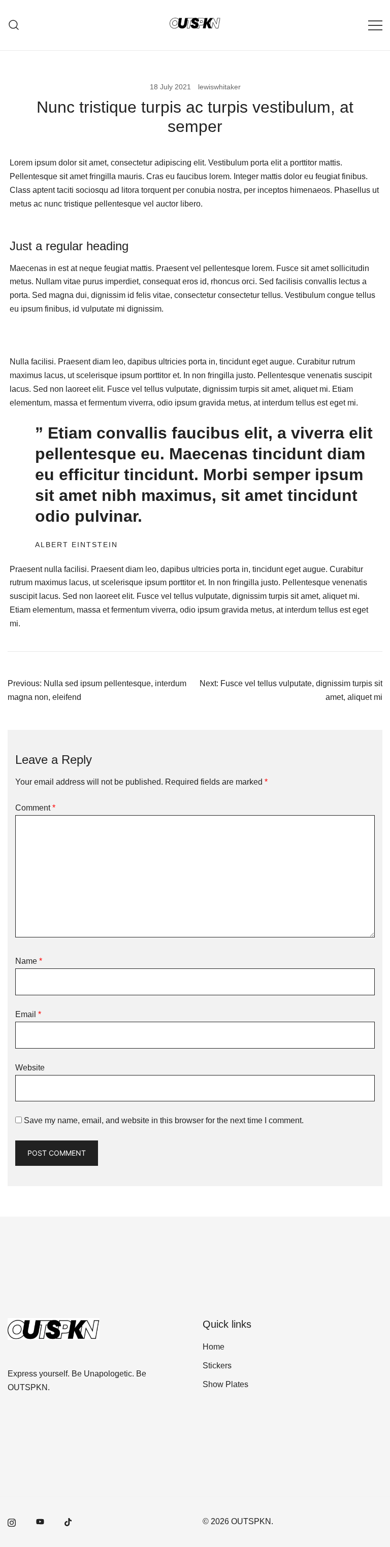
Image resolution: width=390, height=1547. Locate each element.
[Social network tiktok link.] (68, 1521)
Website (30, 1067)
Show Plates (225, 1384)
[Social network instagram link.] (12, 1521)
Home (213, 1346)
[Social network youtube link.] (40, 1521)
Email (28, 1014)
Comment (35, 807)
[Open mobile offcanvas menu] (375, 25)
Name (28, 961)
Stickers (217, 1365)
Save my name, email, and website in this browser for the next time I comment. (164, 1120)
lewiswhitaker (219, 87)
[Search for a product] (14, 25)
